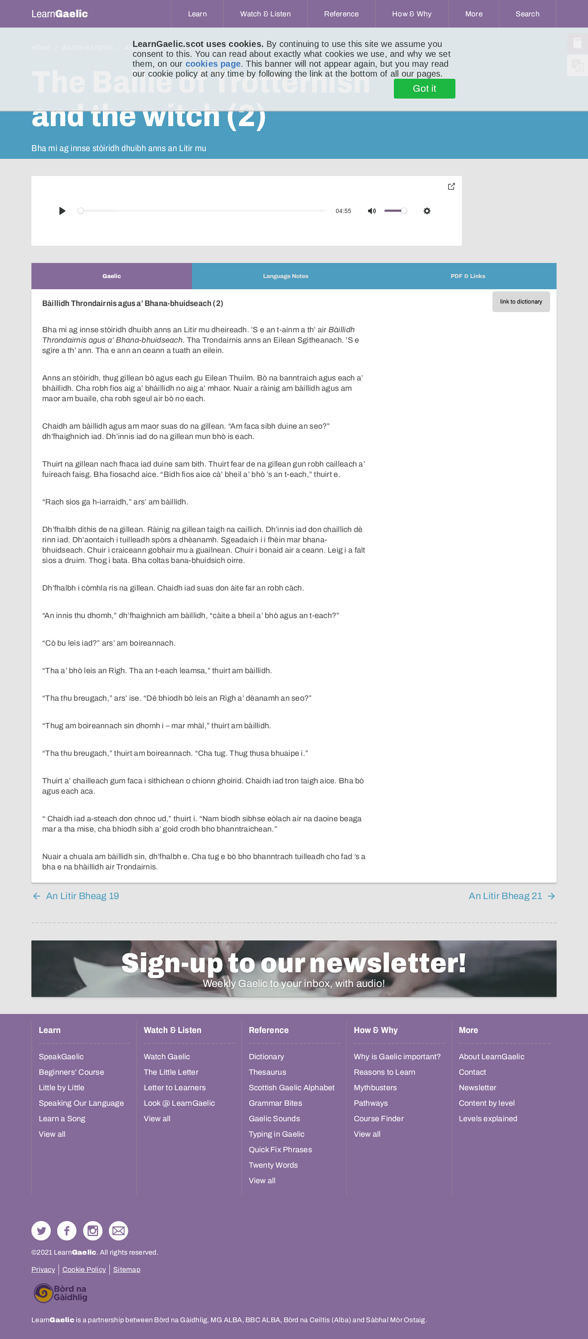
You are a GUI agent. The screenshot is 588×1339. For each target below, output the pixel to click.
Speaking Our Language (81, 1103)
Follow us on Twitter (41, 1230)
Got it (424, 88)
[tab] (111, 276)
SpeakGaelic (61, 1056)
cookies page (213, 63)
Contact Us (118, 1230)
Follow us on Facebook (67, 1230)
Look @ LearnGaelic (179, 1103)
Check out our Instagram (92, 1230)
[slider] (202, 211)
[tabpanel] (294, 586)
